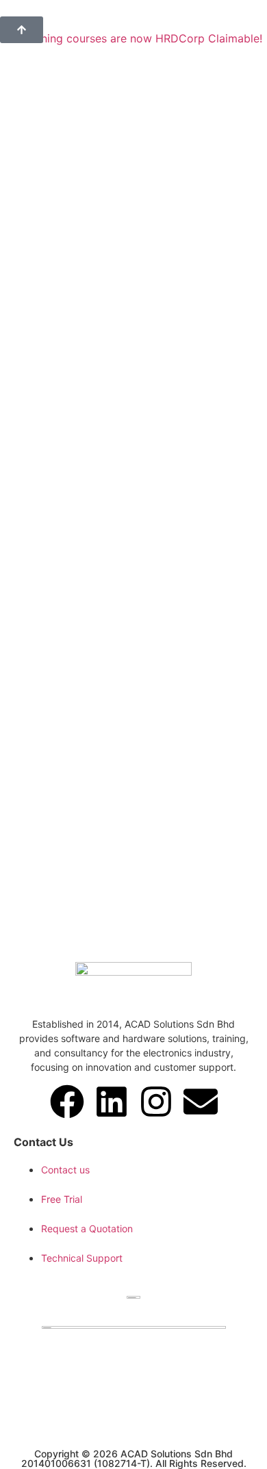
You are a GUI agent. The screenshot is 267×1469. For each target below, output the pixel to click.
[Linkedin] (111, 1101)
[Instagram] (156, 1101)
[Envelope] (200, 1101)
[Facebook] (67, 1101)
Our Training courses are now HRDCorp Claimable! (131, 38)
